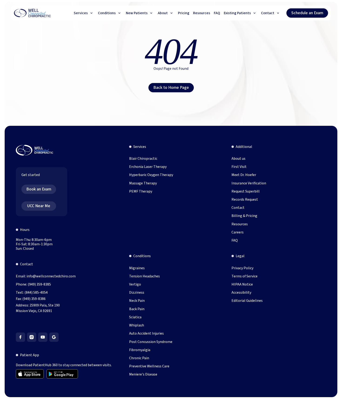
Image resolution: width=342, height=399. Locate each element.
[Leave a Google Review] (54, 337)
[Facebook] (20, 337)
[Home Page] (32, 13)
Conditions (142, 256)
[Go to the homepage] (34, 150)
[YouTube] (42, 337)
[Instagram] (31, 337)
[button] (84, 13)
